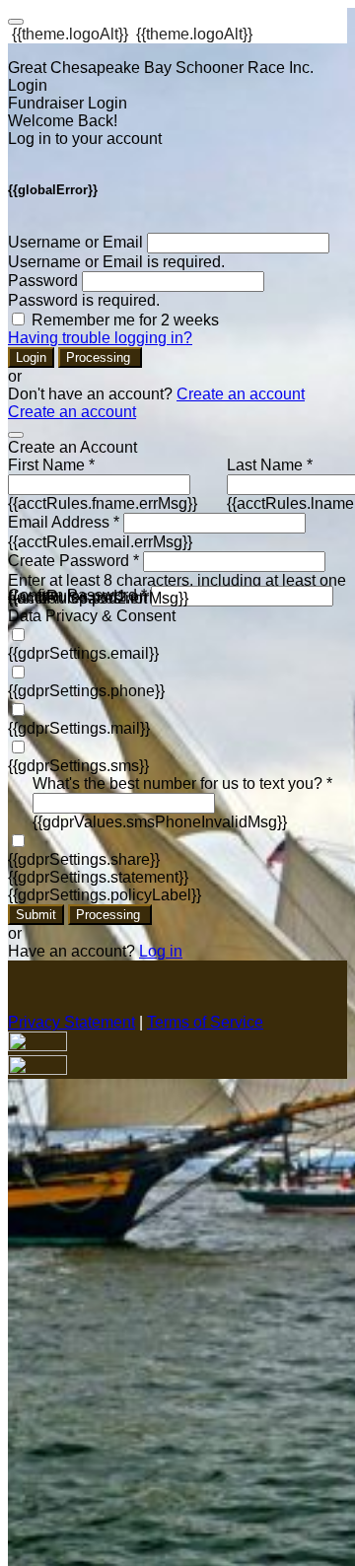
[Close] (16, 435)
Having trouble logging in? (100, 337)
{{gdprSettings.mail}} (79, 728)
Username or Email (75, 242)
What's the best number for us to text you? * (182, 783)
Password (43, 280)
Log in (160, 951)
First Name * (51, 465)
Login (31, 357)
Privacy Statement (71, 1022)
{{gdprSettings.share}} (84, 859)
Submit (36, 914)
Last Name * (270, 465)
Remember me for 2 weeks (125, 320)
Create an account (241, 394)
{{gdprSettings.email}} (83, 653)
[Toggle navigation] (16, 22)
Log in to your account (85, 138)
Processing (100, 357)
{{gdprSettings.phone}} (86, 690)
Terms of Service (205, 1022)
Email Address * (63, 522)
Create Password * (73, 560)
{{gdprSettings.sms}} (78, 765)
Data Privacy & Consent (92, 615)
